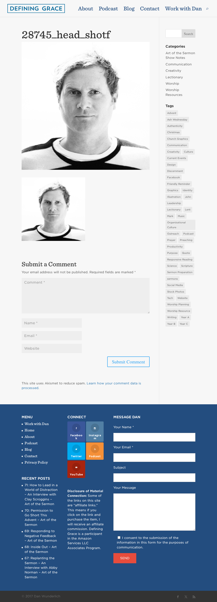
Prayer (171, 240)
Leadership (174, 203)
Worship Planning (178, 304)
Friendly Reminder (178, 183)
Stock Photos (175, 291)
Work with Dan (183, 9)
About (85, 9)
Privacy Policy (36, 462)
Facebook (173, 177)
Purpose (172, 252)
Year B (171, 323)
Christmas (173, 132)
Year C (184, 323)
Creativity (173, 71)
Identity (187, 190)
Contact (149, 9)
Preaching (186, 240)
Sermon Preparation (179, 272)
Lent (188, 209)
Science (172, 265)
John (188, 196)
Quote (186, 252)
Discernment (175, 171)
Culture (188, 151)
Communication (179, 64)
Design (171, 164)
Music (181, 216)
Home (30, 430)
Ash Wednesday (177, 119)
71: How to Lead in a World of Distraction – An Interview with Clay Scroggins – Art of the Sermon (41, 494)
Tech (170, 298)
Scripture (187, 265)
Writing (172, 317)
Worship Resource (178, 310)
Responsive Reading (179, 259)
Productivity (175, 246)
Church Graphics (177, 138)
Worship (172, 84)
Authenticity (174, 125)
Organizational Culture (176, 225)
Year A (185, 317)
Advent (171, 113)
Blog (129, 9)
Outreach (173, 233)
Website (182, 298)
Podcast (108, 9)
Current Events (176, 158)
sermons (172, 278)
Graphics (172, 190)
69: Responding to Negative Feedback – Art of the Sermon (41, 536)
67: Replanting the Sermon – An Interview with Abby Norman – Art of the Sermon (41, 567)
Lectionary (174, 77)
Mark (170, 216)
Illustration (174, 196)
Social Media (175, 285)
